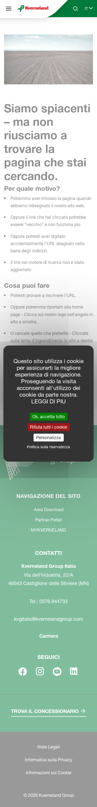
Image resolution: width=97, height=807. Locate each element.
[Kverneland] (32, 8)
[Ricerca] (71, 29)
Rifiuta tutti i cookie (48, 426)
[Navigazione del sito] (8, 8)
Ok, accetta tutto (48, 416)
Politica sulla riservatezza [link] (48, 446)
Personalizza (48, 437)
